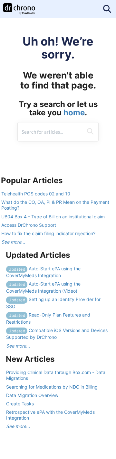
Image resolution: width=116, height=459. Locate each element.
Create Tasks (20, 403)
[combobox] (50, 131)
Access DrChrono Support (28, 225)
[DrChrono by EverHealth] (19, 5)
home (74, 112)
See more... (13, 242)
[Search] (90, 131)
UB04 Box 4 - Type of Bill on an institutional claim (53, 216)
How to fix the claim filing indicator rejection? (48, 233)
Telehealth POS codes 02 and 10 (35, 193)
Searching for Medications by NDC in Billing (52, 387)
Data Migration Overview (32, 395)
